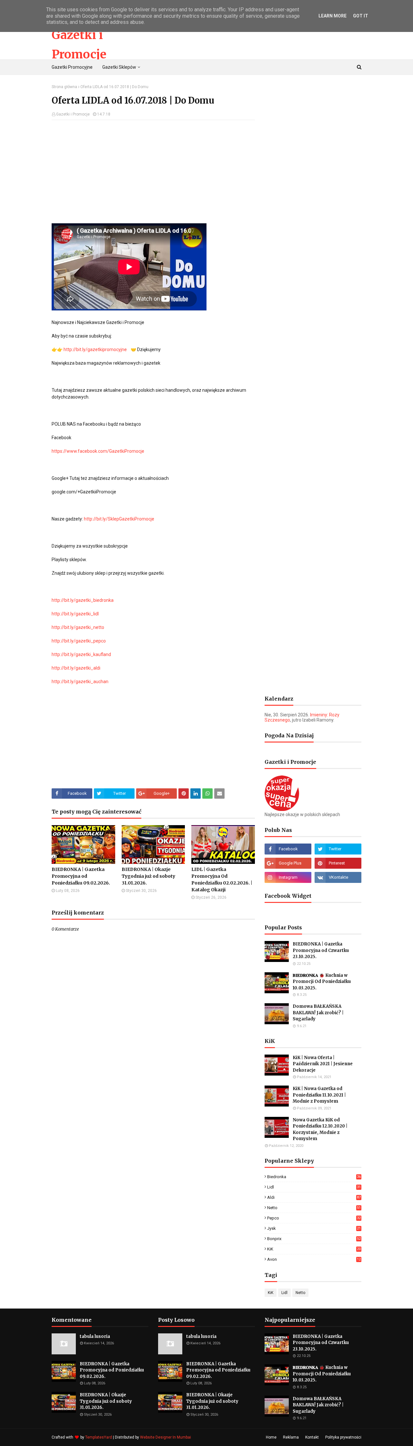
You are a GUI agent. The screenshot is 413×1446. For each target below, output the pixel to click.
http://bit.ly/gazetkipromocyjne (95, 349)
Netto (314, 1207)
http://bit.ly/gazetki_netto (78, 627)
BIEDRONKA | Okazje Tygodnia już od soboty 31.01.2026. (148, 876)
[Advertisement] (153, 171)
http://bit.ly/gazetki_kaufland (81, 654)
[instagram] (288, 877)
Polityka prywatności (343, 1437)
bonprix (314, 1238)
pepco (314, 1218)
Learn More (332, 15)
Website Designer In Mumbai (165, 1437)
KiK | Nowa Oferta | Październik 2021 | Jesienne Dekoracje (323, 1064)
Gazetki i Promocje (73, 114)
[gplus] (288, 863)
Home (271, 1437)
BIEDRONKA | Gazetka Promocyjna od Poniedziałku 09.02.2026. (81, 876)
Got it (360, 15)
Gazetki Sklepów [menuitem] (119, 67)
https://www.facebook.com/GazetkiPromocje (98, 451)
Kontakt (312, 1437)
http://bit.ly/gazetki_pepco (79, 640)
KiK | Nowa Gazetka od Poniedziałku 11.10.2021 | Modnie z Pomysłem (319, 1095)
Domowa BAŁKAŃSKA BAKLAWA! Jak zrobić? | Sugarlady (318, 1013)
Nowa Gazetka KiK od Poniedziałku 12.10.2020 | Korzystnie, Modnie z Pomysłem (320, 1129)
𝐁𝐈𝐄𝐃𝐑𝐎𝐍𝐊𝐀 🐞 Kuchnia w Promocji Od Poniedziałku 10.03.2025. (322, 982)
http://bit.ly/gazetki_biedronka (83, 600)
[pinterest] (338, 863)
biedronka (314, 1176)
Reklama (291, 1437)
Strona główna (64, 87)
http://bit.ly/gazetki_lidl (75, 613)
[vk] (338, 877)
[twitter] (338, 849)
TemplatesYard (98, 1437)
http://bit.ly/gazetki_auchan (80, 681)
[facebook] (288, 849)
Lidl (314, 1187)
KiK (314, 1249)
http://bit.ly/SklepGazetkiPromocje (119, 518)
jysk (314, 1228)
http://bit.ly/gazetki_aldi (76, 668)
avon (314, 1259)
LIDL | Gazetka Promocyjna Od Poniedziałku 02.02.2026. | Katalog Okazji (221, 879)
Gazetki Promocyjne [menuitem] (72, 67)
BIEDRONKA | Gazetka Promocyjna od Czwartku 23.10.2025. (321, 950)
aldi (314, 1197)
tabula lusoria (95, 1336)
